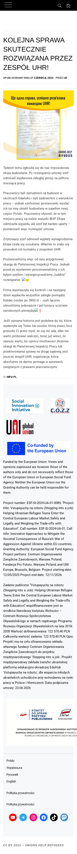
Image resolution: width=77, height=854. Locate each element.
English (11, 781)
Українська (14, 767)
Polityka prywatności (20, 793)
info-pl (12, 377)
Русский (12, 774)
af (65, 77)
